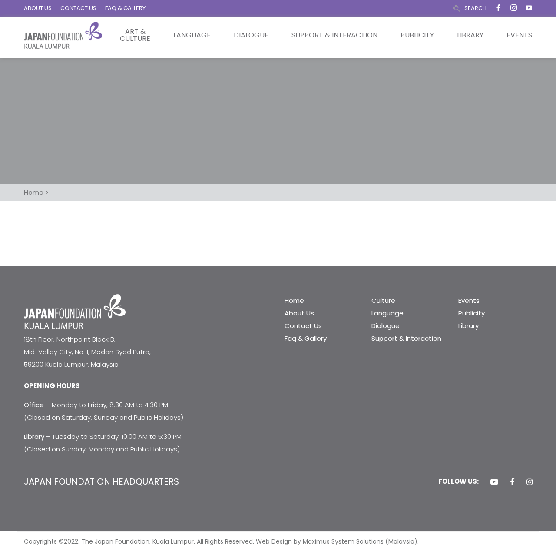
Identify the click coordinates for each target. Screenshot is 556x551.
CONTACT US (78, 8)
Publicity (417, 35)
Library (470, 35)
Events (519, 35)
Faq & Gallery (306, 338)
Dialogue (251, 35)
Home (294, 300)
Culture (383, 300)
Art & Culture (135, 35)
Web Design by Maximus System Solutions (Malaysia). (337, 541)
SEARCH (475, 8)
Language (192, 35)
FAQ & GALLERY (125, 8)
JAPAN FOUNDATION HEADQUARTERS (101, 481)
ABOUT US (38, 8)
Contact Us (303, 325)
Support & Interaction (334, 35)
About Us (299, 313)
